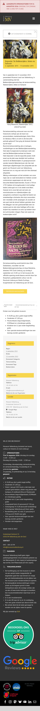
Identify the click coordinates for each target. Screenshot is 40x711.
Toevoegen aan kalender (15, 291)
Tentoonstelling (11, 362)
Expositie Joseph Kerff (8, 305)
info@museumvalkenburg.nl (13, 547)
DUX (18, 611)
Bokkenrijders (10, 367)
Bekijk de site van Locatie (14, 417)
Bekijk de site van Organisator (15, 393)
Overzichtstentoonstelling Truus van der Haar (25, 306)
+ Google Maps (12, 410)
